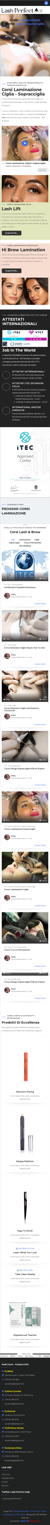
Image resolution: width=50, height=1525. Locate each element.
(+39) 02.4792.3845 (12, 1379)
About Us (5, 1486)
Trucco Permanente (32, 543)
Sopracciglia (14, 543)
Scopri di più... (11, 233)
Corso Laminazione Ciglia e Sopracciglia (21, 826)
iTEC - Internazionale (14, 585)
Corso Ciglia (11, 645)
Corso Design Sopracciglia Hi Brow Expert (24, 769)
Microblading (25, 546)
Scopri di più (40, 603)
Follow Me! (26, 1354)
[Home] (20, 10)
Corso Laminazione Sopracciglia (19, 829)
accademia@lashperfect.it (14, 1384)
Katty (13, 594)
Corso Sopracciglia (13, 766)
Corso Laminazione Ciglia (16, 889)
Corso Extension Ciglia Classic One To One (24, 648)
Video (7, 639)
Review (42, 170)
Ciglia (36, 540)
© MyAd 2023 (24, 1521)
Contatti (5, 1482)
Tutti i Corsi (6, 1474)
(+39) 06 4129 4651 (12, 1436)
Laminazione (24, 540)
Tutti (13, 540)
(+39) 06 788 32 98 (11, 1399)
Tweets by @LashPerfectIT (12, 1499)
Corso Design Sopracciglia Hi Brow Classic (24, 982)
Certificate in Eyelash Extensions (20, 587)
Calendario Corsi (8, 1478)
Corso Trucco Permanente (17, 947)
